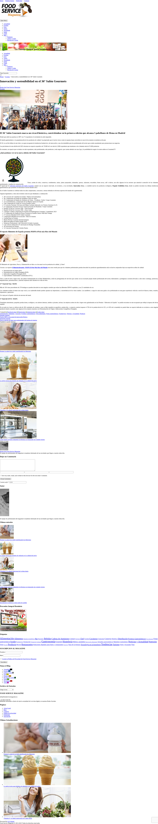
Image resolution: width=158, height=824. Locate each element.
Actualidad (7, 24)
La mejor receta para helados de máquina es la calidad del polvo (18, 381)
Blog (5, 710)
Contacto (26, 1)
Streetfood (66, 644)
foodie (13, 642)
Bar (36, 639)
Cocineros (93, 639)
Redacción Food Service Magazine (10, 87)
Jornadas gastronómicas (105, 642)
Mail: (1, 655)
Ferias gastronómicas (52, 313)
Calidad (72, 639)
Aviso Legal (7, 708)
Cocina (86, 639)
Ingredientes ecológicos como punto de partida (13, 602)
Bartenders (41, 639)
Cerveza (77, 639)
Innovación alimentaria (91, 642)
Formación (26, 642)
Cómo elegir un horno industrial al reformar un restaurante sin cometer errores (22, 439)
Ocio (5, 27)
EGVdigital (11, 821)
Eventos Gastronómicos (28, 313)
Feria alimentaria (40, 313)
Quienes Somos (9, 1)
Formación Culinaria (36, 642)
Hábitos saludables (79, 642)
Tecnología (7, 30)
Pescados (5, 644)
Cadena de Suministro (60, 638)
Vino (133, 645)
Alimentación (4, 313)
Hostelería (68, 641)
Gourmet (59, 642)
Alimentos (11, 313)
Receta (19, 645)
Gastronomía (48, 641)
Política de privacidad (10, 713)
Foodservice (62, 313)
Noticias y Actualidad (73, 313)
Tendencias (106, 644)
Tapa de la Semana (74, 645)
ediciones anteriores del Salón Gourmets (22, 186)
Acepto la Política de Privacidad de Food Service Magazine (19, 659)
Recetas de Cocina (12, 40)
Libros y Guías (11, 38)
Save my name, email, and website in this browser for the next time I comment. (24, 475)
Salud (5, 32)
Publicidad (19, 1)
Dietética (115, 639)
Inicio (1, 1)
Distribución (123, 639)
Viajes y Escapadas (125, 644)
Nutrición (153, 642)
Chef (82, 639)
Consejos (108, 639)
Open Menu (4, 20)
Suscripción (7, 716)
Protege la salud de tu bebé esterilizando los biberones (15, 351)
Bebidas (47, 638)
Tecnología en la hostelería (91, 645)
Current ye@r (4, 482)
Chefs (5, 33)
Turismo (116, 644)
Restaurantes (27, 644)
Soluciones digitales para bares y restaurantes (48, 645)
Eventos (6, 25)
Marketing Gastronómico (120, 642)
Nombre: (2, 652)
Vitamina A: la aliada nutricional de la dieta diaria (14, 410)
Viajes (5, 29)
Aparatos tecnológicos (29, 639)
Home (2, 77)
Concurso (18, 313)
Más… (6, 35)
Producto (10, 37)
